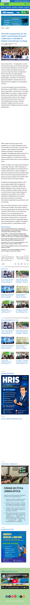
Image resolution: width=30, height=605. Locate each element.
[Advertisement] (15, 125)
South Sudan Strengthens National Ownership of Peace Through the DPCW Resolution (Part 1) (13, 239)
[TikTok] (21, 596)
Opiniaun (7, 31)
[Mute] (24, 587)
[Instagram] (12, 596)
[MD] (6, 4)
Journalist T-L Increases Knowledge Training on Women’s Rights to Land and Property (13, 250)
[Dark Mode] (25, 4)
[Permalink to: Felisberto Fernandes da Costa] (2, 44)
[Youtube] (15, 596)
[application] (15, 581)
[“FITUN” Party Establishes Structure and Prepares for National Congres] (7, 304)
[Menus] (2, 4)
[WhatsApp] (18, 596)
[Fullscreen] (27, 587)
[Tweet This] (18, 264)
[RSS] (24, 596)
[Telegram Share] (24, 264)
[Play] (3, 587)
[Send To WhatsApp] (28, 264)
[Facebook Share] (15, 264)
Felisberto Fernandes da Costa (10, 43)
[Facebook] (6, 596)
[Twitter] (9, 596)
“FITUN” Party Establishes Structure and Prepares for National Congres (14, 246)
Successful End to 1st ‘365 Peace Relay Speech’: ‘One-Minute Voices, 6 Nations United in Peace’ (14, 243)
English (3, 31)
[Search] (28, 4)
